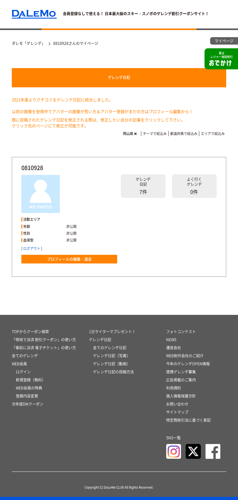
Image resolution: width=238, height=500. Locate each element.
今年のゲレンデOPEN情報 (188, 364)
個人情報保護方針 (181, 396)
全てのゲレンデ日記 (109, 347)
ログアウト (31, 248)
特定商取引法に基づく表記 (188, 420)
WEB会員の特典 (29, 388)
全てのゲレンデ (25, 356)
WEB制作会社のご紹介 (185, 356)
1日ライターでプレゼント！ (112, 331)
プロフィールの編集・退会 (69, 259)
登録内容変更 (27, 396)
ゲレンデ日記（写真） (111, 356)
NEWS (171, 339)
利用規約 (173, 388)
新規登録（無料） (31, 380)
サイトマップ (177, 412)
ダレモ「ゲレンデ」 (28, 43)
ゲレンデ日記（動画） (111, 364)
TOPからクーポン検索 (30, 331)
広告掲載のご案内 (181, 380)
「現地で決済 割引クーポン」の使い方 (44, 339)
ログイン (23, 372)
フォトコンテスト (181, 331)
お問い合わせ (177, 404)
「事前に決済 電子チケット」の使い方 (44, 347)
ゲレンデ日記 (119, 77)
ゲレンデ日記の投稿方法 (113, 372)
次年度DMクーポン (27, 404)
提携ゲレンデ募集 (181, 372)
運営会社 (173, 347)
